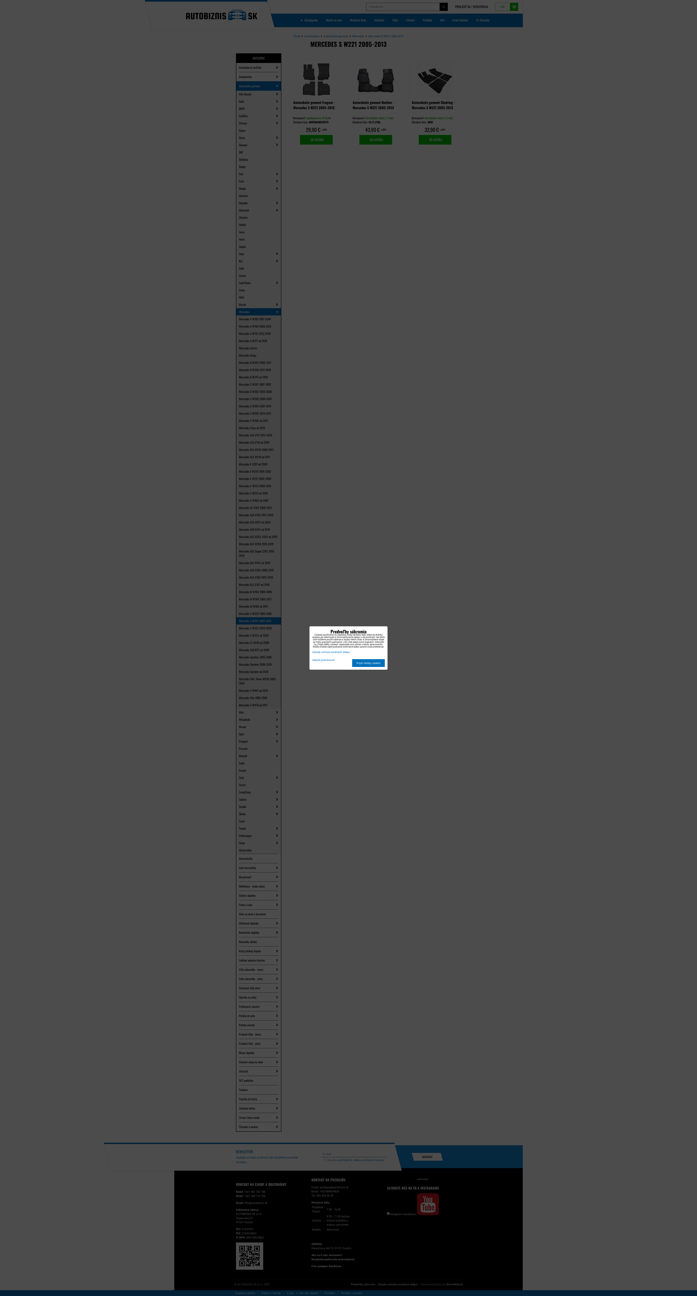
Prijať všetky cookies (368, 663)
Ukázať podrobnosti (323, 660)
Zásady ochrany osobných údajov (331, 652)
